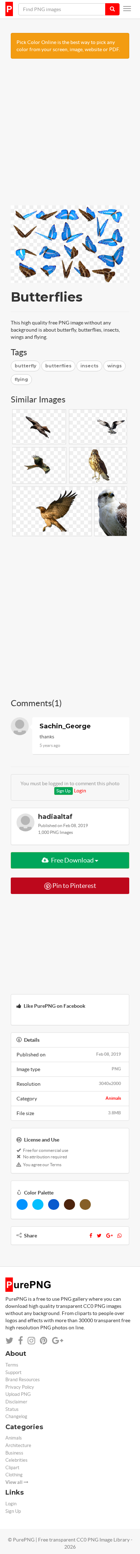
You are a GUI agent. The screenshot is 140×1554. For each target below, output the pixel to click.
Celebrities (16, 1460)
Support (13, 1372)
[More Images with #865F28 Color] (85, 1204)
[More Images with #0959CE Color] (53, 1204)
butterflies (58, 365)
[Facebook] (90, 1235)
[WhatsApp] (119, 1235)
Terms (11, 1365)
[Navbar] (127, 8)
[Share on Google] (57, 1340)
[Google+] (109, 1235)
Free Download (72, 860)
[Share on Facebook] (20, 1340)
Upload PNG (18, 1394)
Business (14, 1453)
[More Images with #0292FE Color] (22, 1204)
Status (12, 1409)
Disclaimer (16, 1401)
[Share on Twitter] (9, 1340)
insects (89, 365)
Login (80, 790)
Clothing (14, 1474)
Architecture (18, 1445)
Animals (113, 1098)
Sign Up (63, 790)
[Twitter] (99, 1235)
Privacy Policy (19, 1387)
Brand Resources (22, 1379)
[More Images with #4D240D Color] (69, 1204)
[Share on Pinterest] (43, 1340)
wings (114, 365)
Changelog (16, 1416)
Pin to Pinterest (73, 885)
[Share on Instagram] (31, 1340)
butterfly (25, 365)
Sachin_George (65, 726)
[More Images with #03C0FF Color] (37, 1204)
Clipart (12, 1467)
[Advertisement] (70, 135)
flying (21, 379)
